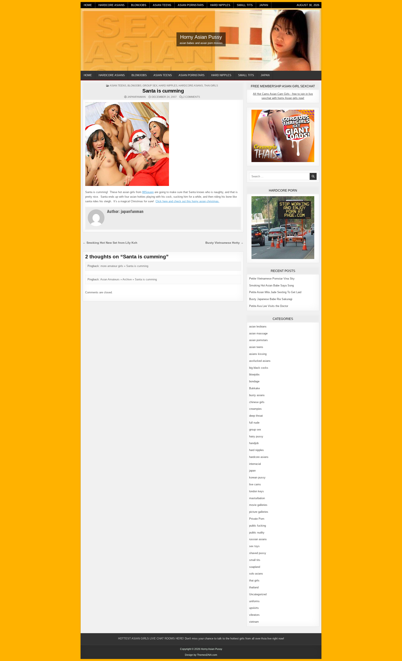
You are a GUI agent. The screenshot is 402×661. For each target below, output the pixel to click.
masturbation (257, 498)
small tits (245, 5)
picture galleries (258, 511)
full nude (254, 422)
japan (263, 5)
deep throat (256, 415)
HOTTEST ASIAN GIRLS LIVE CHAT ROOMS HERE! (151, 638)
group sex (150, 85)
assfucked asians (260, 360)
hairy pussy (256, 436)
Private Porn (256, 518)
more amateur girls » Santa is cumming (124, 266)
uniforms (254, 601)
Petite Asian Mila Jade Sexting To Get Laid (275, 292)
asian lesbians (258, 326)
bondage (254, 381)
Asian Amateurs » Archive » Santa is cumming (128, 279)
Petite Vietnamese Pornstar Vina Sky (272, 278)
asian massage (258, 333)
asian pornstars (191, 5)
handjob (254, 443)
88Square (148, 192)
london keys (256, 491)
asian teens (162, 5)
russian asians (258, 539)
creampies (255, 408)
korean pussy (257, 477)
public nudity (256, 532)
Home (88, 5)
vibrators (254, 614)
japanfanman (136, 97)
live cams (255, 484)
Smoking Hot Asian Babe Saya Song (271, 285)
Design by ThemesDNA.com (201, 654)
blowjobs (138, 5)
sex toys (254, 546)
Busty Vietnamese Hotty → (224, 242)
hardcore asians (111, 5)
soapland (254, 566)
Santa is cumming (163, 91)
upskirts (254, 607)
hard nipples (220, 5)
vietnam (254, 621)
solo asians (256, 573)
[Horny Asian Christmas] (127, 185)
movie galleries (258, 504)
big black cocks (258, 367)
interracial (255, 463)
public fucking (257, 525)
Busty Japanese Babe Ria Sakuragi (270, 299)
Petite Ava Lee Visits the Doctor (268, 306)
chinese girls (256, 402)
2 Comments (191, 97)
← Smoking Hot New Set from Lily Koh (110, 242)
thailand (254, 587)
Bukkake (254, 388)
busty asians (257, 395)
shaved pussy (257, 553)
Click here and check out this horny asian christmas (187, 201)
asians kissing (258, 354)
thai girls (211, 85)
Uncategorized (258, 594)
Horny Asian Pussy (201, 37)
